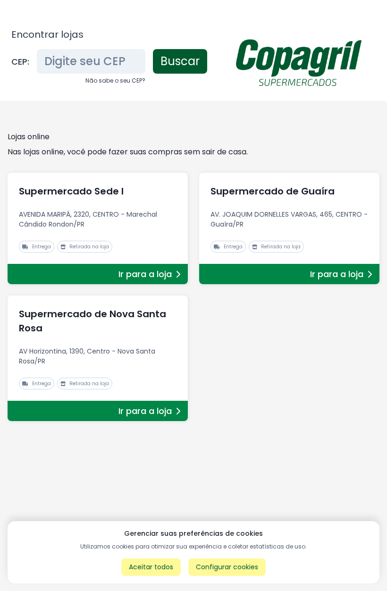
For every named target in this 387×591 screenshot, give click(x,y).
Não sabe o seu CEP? (115, 80)
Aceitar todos (151, 567)
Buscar (180, 61)
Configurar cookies (227, 567)
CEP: (20, 62)
